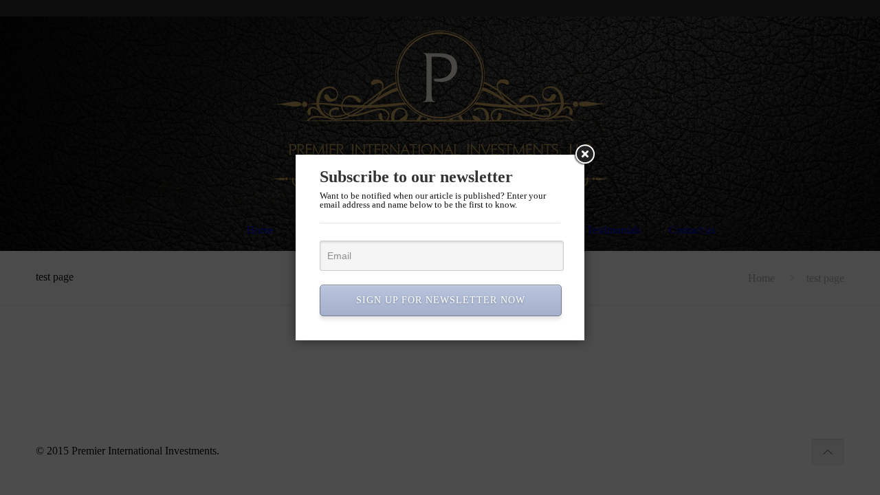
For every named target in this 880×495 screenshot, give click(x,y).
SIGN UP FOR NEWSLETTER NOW (440, 300)
